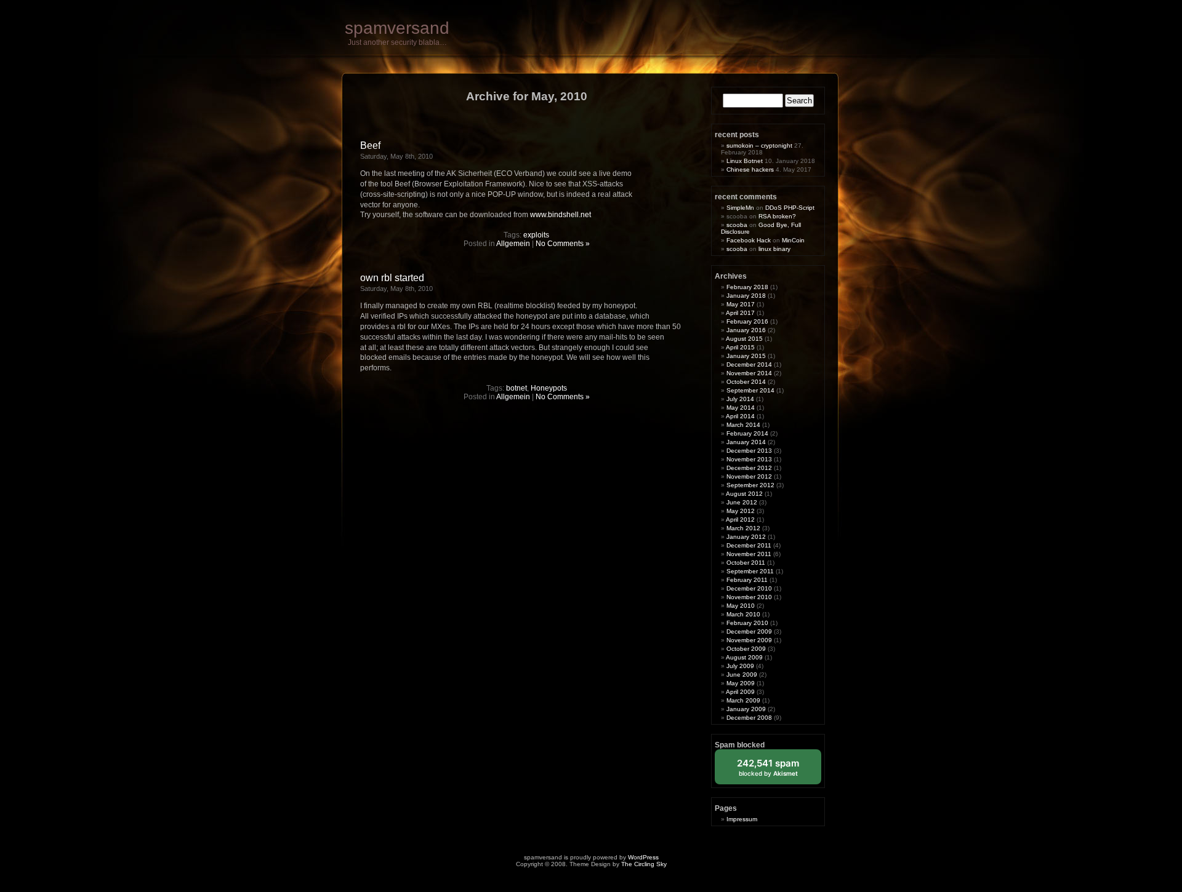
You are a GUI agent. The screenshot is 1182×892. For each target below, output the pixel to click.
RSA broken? (777, 216)
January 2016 (746, 330)
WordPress (643, 857)
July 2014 (740, 399)
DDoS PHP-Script (789, 207)
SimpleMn (740, 207)
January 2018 (746, 295)
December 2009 (749, 631)
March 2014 (743, 424)
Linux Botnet (744, 160)
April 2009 (740, 691)
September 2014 (750, 390)
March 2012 (743, 528)
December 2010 (749, 588)
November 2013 (749, 459)
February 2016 (747, 321)
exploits (536, 235)
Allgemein (513, 243)
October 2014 (746, 381)
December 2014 (749, 364)
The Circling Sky (644, 864)
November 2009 (749, 640)
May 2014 (740, 407)
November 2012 (749, 476)
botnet (516, 388)
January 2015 (746, 355)
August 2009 (744, 657)
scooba (736, 224)
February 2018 (747, 287)
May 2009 (740, 683)
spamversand (397, 28)
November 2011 (748, 554)
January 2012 (746, 536)
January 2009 (746, 709)
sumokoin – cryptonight (759, 145)
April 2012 (740, 519)
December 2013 (749, 450)
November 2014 (749, 373)
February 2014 (747, 433)
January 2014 (746, 442)
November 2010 (749, 597)
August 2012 (744, 493)
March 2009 (743, 700)
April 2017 (740, 312)
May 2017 (740, 304)
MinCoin (793, 240)
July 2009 (740, 666)
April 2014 (740, 416)
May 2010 (740, 605)
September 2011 (750, 571)
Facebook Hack (748, 240)
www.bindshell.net (560, 214)
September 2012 (750, 485)
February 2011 (747, 579)
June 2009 (741, 674)
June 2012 (741, 502)
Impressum (741, 819)
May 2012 (740, 511)
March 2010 (743, 614)
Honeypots (549, 388)
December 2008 (749, 717)
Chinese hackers (750, 169)
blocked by (777, 770)
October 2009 (746, 648)
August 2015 (744, 338)
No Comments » (563, 243)
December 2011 (748, 545)
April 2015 (740, 347)
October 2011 (745, 562)
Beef (370, 145)
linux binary (774, 248)
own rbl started (392, 278)
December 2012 (749, 467)
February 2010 (747, 622)
